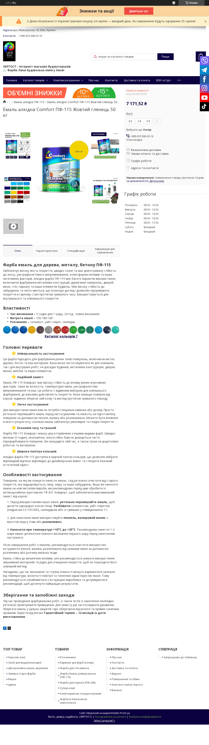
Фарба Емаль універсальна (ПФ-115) (78, 675)
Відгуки (116, 673)
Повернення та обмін (126, 679)
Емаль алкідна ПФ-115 (29, 102)
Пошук (165, 56)
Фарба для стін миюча (74, 668)
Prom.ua (125, 713)
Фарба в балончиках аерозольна (73, 700)
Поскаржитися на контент (110, 716)
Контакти (111, 80)
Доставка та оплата (137, 80)
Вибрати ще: (138, 129)
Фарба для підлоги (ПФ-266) (77, 682)
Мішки (12, 679)
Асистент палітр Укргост (127, 684)
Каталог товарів (33, 80)
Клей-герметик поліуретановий (80, 693)
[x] (9, 629)
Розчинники (68, 657)
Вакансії (117, 690)
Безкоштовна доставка (146, 149)
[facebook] (5, 629)
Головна (11, 80)
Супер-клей (67, 688)
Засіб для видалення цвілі (24, 662)
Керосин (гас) (16, 657)
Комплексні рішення (66, 80)
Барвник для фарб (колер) (76, 662)
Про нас (94, 80)
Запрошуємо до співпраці (180, 657)
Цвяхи (12, 684)
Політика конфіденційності (145, 716)
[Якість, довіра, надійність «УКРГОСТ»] (9, 51)
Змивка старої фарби (22, 673)
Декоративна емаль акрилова (28, 668)
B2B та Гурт (163, 80)
